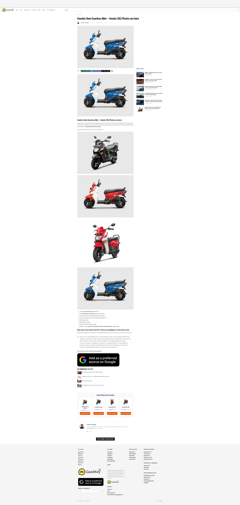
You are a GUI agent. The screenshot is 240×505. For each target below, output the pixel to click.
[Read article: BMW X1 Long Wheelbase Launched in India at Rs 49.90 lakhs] (140, 74)
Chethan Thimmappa (85, 22)
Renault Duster (132, 459)
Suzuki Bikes (110, 457)
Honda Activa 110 (147, 452)
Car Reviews (33, 10)
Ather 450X (146, 467)
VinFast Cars (81, 459)
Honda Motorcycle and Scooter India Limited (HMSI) (111, 123)
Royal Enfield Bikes (111, 461)
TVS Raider (146, 482)
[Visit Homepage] (8, 10)
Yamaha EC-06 (147, 465)
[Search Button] (237, 10)
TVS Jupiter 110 (147, 453)
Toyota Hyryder (132, 457)
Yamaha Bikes (110, 459)
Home (78, 14)
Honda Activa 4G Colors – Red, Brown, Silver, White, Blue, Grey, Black (95, 376)
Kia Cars (80, 464)
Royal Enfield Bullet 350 (149, 481)
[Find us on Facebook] (157, 501)
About (39, 10)
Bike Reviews (27, 10)
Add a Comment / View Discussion (105, 439)
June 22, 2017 (93, 22)
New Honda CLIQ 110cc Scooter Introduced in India (92, 372)
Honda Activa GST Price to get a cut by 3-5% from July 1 (93, 385)
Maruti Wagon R (132, 453)
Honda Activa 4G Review (87, 380)
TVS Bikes (109, 455)
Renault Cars (81, 461)
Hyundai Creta (132, 452)
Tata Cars (80, 455)
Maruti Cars (80, 453)
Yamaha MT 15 (147, 479)
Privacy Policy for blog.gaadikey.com (115, 494)
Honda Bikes (110, 453)
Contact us (109, 489)
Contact (44, 10)
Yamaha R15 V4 (147, 477)
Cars (21, 10)
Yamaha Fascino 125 (148, 459)
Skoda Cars (80, 462)
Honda (101, 22)
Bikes (17, 10)
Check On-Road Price (85, 413)
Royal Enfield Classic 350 (149, 475)
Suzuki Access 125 (148, 457)
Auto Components (51, 10)
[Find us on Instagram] (162, 501)
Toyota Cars (80, 457)
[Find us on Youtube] (160, 501)
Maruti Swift (131, 455)
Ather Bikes (109, 452)
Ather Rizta (146, 469)
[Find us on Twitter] (158, 501)
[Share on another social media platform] (111, 71)
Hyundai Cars (81, 452)
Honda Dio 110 (147, 455)
